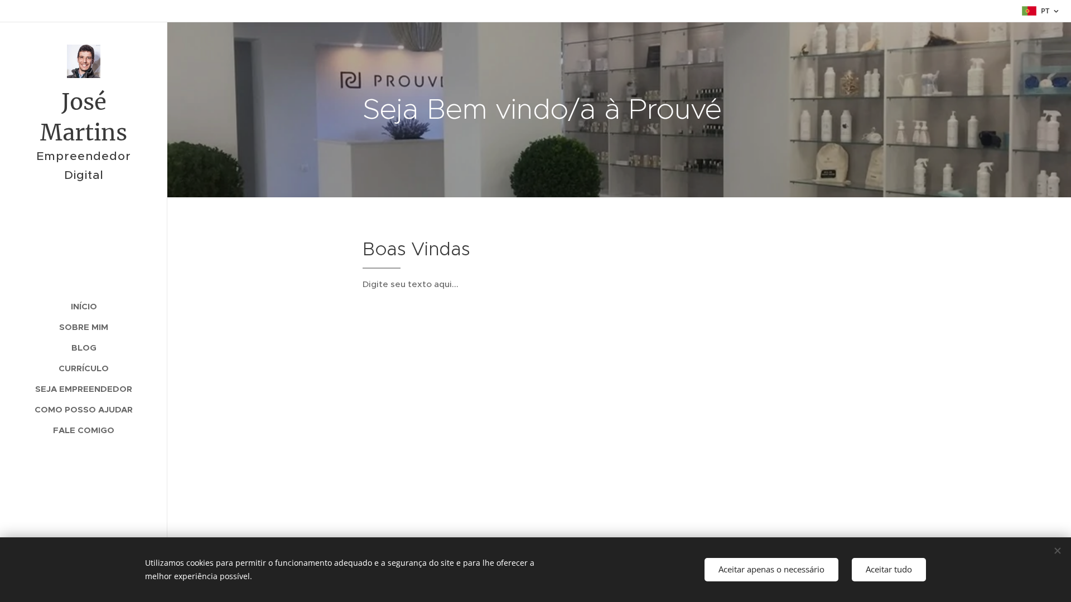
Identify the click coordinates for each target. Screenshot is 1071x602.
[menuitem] (83, 306)
